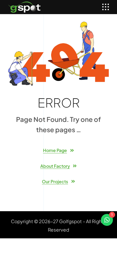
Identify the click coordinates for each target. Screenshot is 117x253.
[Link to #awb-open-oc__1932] (105, 7)
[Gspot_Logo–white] (24, 4)
